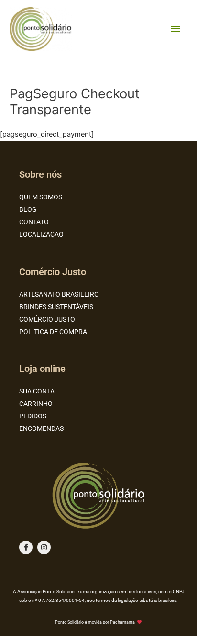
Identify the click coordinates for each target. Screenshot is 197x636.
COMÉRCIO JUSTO (47, 319)
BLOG (28, 209)
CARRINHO (36, 403)
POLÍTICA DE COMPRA (53, 331)
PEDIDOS (32, 416)
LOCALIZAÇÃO (41, 234)
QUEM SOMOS (40, 197)
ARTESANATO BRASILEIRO (59, 294)
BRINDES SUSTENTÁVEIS (56, 307)
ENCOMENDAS (41, 428)
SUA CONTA (37, 391)
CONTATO (34, 222)
